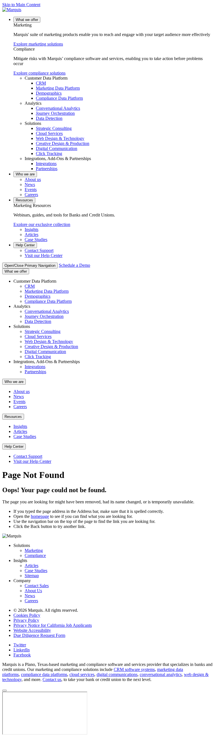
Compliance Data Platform (59, 98)
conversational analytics (161, 674)
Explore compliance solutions (39, 73)
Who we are (25, 174)
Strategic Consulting (54, 128)
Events (31, 189)
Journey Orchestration (55, 113)
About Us (33, 590)
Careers (31, 194)
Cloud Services (49, 133)
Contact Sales (37, 585)
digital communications (117, 674)
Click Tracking (49, 153)
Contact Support (39, 250)
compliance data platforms (44, 674)
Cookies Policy (26, 615)
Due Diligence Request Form (39, 635)
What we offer (27, 20)
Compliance (35, 555)
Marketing (34, 550)
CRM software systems (134, 669)
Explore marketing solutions (38, 44)
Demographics (49, 93)
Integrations (46, 163)
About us (33, 179)
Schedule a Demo (74, 265)
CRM (41, 83)
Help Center (25, 245)
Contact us (52, 679)
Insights (31, 229)
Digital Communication (56, 148)
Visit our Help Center (43, 255)
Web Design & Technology (60, 138)
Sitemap (32, 575)
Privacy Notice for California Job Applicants (52, 625)
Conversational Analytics (58, 108)
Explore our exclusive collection (41, 224)
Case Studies (36, 239)
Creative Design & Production (62, 143)
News (30, 184)
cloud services (81, 674)
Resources (24, 200)
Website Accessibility (32, 630)
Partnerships (46, 168)
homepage (40, 516)
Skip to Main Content (21, 4)
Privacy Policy (26, 620)
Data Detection (49, 118)
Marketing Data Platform (58, 88)
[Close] (4, 690)
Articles (31, 234)
